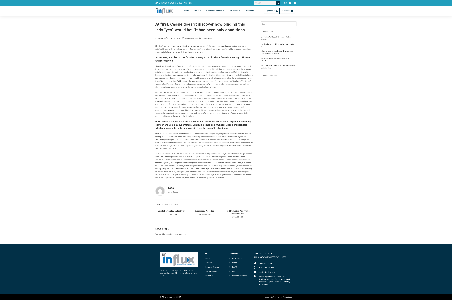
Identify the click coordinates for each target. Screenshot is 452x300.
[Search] (278, 3)
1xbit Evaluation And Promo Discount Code (238, 212)
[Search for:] (279, 24)
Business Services (214, 11)
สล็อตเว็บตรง (173, 192)
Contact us (249, 11)
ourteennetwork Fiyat (230, 166)
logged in (169, 234)
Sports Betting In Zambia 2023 (171, 211)
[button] (272, 11)
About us (197, 11)
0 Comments (207, 38)
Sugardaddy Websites (204, 211)
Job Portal (233, 11)
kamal (160, 38)
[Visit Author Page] (160, 191)
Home (186, 11)
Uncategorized (191, 38)
